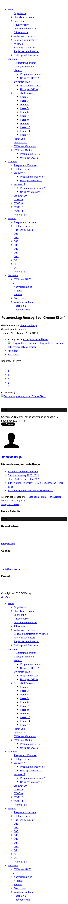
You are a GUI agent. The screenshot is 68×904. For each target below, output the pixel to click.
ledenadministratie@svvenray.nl (41, 587)
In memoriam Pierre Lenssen (23, 471)
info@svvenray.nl (12, 569)
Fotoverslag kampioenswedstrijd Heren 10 (30, 490)
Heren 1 (22, 329)
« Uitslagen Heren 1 (37, 497)
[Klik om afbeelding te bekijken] (23, 396)
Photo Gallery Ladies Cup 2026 (24, 479)
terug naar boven (10, 504)
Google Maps (8, 543)
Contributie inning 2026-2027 (23, 475)
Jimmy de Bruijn (28, 325)
